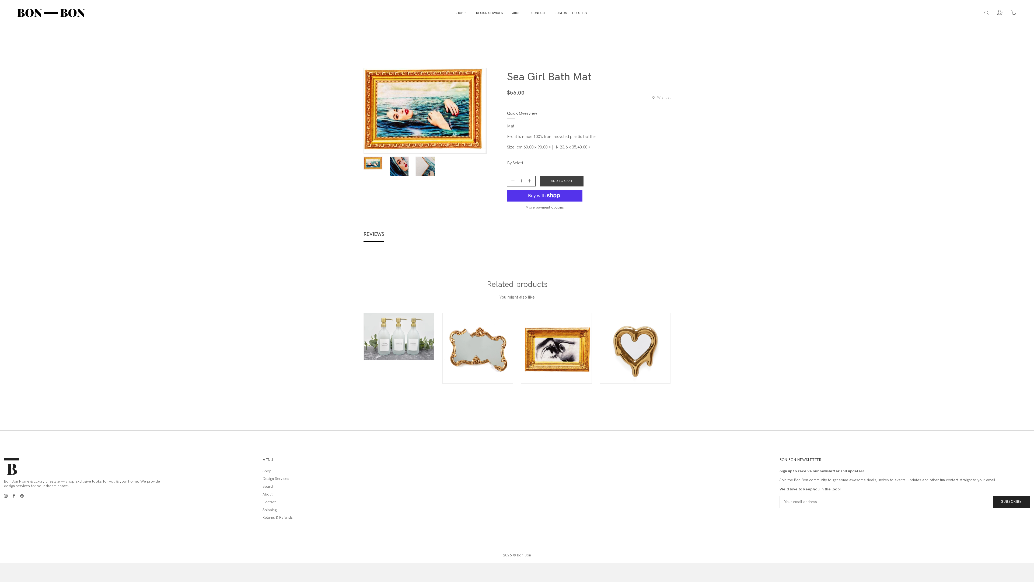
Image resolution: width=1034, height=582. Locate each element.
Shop (459, 13)
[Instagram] (6, 496)
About (517, 13)
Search (268, 486)
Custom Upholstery (571, 13)
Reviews (374, 234)
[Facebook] (14, 496)
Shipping (270, 510)
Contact (538, 13)
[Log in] (996, 14)
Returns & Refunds (278, 517)
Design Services (489, 13)
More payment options (545, 207)
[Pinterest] (22, 496)
